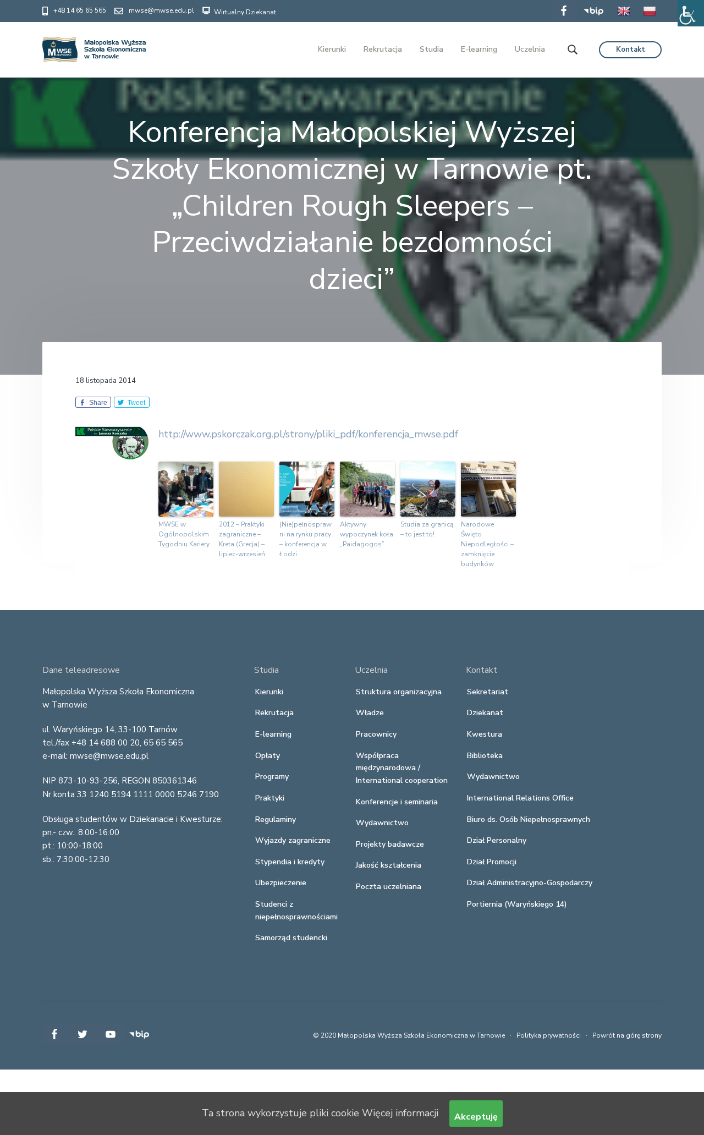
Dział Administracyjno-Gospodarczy (529, 883)
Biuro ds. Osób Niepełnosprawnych (528, 819)
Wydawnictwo (382, 823)
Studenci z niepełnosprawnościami (296, 910)
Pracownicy (376, 734)
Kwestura (484, 734)
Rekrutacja (274, 713)
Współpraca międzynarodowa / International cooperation (402, 768)
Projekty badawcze (390, 844)
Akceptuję (476, 1117)
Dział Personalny (496, 840)
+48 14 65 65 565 (79, 10)
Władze (370, 713)
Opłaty (267, 755)
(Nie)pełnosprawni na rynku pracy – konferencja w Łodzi (305, 539)
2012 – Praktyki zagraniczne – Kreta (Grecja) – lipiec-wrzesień (242, 539)
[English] (624, 19)
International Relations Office (520, 798)
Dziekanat (485, 713)
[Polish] (649, 19)
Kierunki (269, 692)
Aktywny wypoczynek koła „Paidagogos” (366, 534)
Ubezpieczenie (280, 883)
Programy (272, 776)
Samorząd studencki (291, 938)
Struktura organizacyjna (399, 692)
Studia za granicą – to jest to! (426, 529)
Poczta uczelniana (388, 886)
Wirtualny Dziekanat (244, 12)
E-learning (273, 734)
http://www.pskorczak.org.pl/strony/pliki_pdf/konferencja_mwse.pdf (308, 434)
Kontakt (630, 49)
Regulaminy (275, 819)
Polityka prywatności (548, 1035)
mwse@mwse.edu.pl (161, 10)
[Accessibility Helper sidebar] (691, 13)
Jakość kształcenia (388, 865)
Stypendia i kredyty (289, 862)
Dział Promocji (491, 862)
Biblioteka (485, 755)
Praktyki (269, 798)
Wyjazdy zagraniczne (293, 840)
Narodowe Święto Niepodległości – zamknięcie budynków (487, 544)
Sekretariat (487, 692)
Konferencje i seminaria (397, 802)
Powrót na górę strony (627, 1035)
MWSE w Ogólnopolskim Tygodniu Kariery (184, 534)
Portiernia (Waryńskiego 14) (517, 904)
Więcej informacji (400, 1113)
